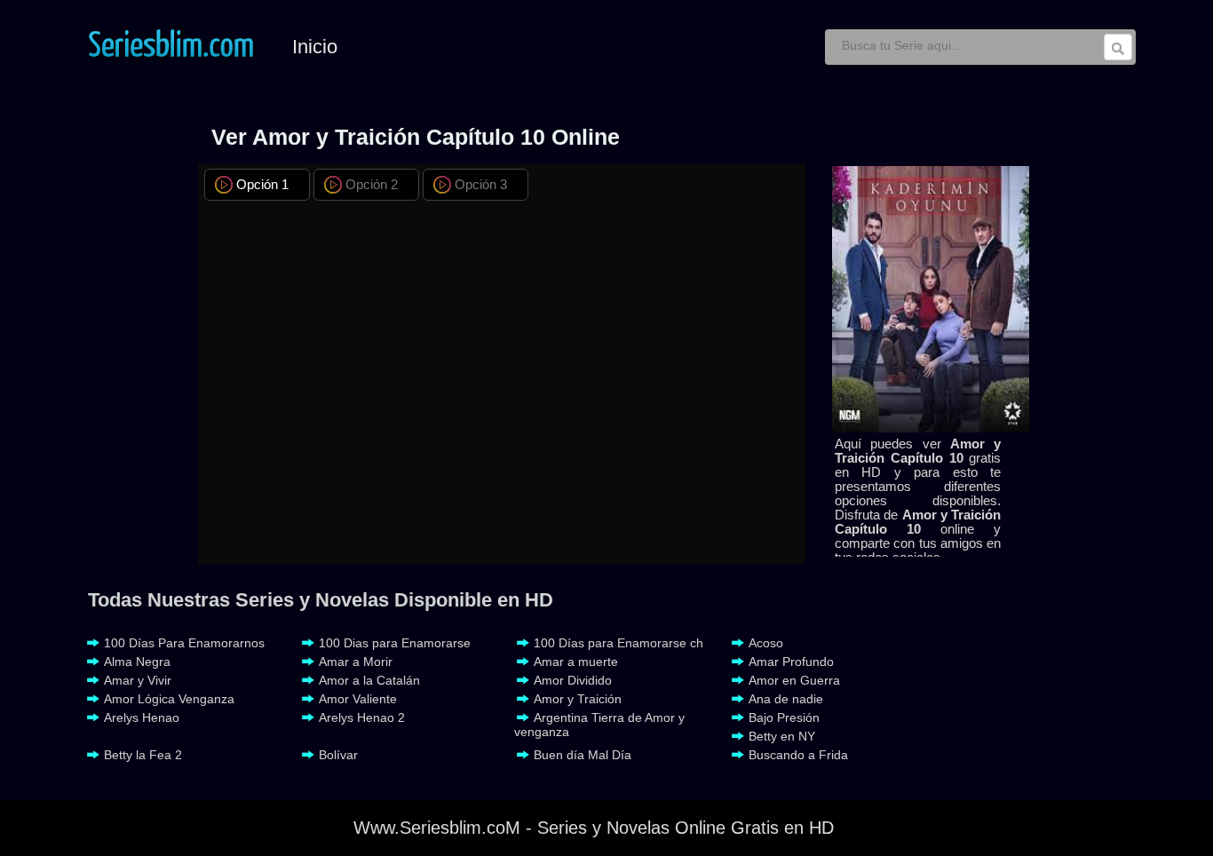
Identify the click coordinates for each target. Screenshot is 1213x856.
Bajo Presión (784, 717)
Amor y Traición (578, 699)
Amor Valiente (358, 699)
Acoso (766, 643)
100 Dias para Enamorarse (395, 643)
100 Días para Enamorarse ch (618, 643)
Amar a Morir (355, 661)
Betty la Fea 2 (143, 755)
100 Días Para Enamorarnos (184, 643)
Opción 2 (371, 184)
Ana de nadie (786, 699)
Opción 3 (481, 184)
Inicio (314, 47)
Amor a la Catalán (369, 680)
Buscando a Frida (798, 755)
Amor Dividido (573, 680)
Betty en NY (782, 736)
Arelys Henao (141, 717)
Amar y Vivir (137, 680)
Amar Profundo (791, 661)
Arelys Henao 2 (362, 717)
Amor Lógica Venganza (169, 699)
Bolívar (338, 755)
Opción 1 (262, 184)
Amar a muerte (576, 661)
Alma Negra (137, 661)
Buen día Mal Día (582, 755)
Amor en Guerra (794, 680)
